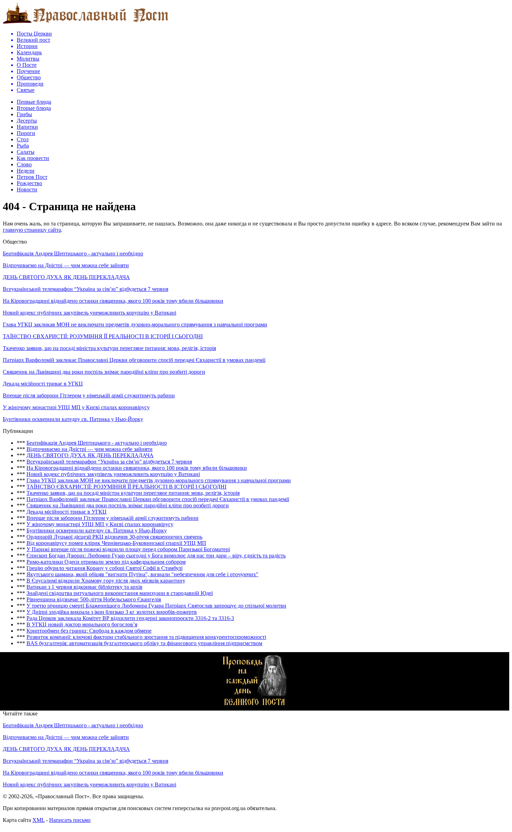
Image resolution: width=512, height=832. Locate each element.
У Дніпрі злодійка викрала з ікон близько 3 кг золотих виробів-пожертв (111, 612)
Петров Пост (32, 177)
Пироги (26, 133)
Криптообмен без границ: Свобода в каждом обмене (89, 631)
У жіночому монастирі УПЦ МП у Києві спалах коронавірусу (76, 407)
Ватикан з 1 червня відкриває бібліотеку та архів (84, 587)
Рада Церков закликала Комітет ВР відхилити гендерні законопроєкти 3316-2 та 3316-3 (130, 618)
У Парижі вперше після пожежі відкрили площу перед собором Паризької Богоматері (128, 549)
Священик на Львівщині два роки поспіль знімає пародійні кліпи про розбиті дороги (104, 372)
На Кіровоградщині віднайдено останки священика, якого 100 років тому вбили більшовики (113, 301)
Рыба (23, 146)
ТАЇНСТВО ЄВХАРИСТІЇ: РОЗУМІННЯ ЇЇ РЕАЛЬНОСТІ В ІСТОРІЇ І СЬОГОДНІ (103, 336)
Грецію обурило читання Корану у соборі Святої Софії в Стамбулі (104, 568)
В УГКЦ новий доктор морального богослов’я (81, 624)
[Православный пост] (86, 23)
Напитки (27, 127)
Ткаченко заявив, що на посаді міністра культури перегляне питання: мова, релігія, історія (109, 348)
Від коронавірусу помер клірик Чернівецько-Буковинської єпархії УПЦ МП (116, 543)
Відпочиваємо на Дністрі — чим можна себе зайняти (66, 265)
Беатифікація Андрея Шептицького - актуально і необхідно (73, 253)
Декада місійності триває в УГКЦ (43, 384)
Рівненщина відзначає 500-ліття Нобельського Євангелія (93, 599)
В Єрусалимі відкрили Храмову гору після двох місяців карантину (105, 581)
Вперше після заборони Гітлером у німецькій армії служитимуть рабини (89, 395)
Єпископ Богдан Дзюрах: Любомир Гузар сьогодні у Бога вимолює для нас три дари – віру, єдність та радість (156, 555)
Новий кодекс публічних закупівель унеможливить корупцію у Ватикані (89, 313)
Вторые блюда (34, 108)
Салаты (25, 152)
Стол (23, 139)
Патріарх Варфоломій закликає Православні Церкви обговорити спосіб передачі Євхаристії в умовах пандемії (134, 360)
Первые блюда (34, 102)
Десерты (27, 121)
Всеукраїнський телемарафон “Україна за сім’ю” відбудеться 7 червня (85, 289)
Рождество (29, 183)
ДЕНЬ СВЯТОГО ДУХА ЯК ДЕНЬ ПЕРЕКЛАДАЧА (66, 277)
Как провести (33, 158)
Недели (25, 171)
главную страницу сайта (32, 230)
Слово (24, 164)
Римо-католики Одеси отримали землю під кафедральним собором (106, 562)
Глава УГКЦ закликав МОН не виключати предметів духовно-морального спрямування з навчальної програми (135, 324)
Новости (27, 189)
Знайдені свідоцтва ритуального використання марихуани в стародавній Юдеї (119, 593)
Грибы (24, 114)
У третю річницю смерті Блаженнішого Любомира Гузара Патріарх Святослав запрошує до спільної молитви (156, 606)
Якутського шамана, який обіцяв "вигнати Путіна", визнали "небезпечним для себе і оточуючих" (142, 574)
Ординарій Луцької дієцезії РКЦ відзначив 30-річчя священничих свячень (114, 537)
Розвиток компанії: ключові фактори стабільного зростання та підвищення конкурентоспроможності (146, 637)
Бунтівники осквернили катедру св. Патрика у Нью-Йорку (73, 419)
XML (38, 820)
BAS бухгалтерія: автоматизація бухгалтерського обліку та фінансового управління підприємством (144, 643)
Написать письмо (70, 820)
